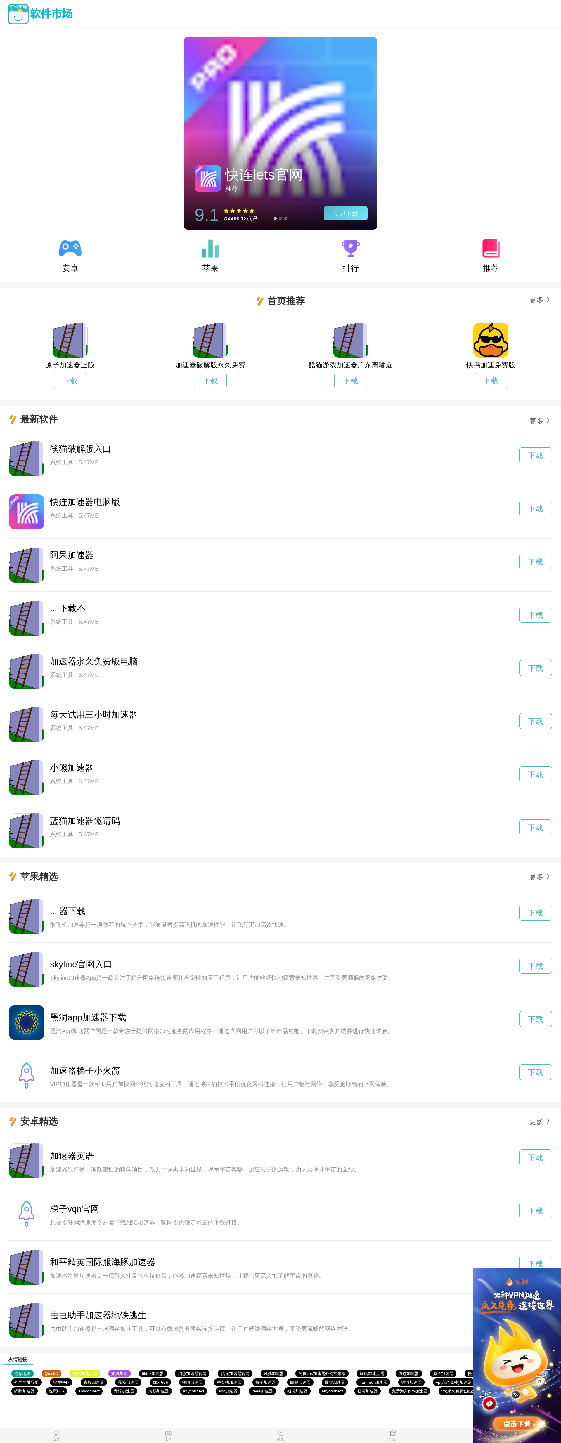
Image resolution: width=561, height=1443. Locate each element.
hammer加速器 (373, 1382)
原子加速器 (443, 1373)
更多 (536, 300)
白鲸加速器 (300, 1382)
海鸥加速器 (158, 1391)
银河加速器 (192, 1382)
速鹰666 (56, 1391)
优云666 (160, 1382)
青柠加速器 (94, 1382)
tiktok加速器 (153, 1373)
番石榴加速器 (229, 1382)
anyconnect (89, 1391)
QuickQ (51, 1373)
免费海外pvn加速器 (409, 1391)
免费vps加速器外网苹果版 (322, 1373)
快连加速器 (409, 1373)
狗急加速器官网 (192, 1373)
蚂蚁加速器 (24, 1391)
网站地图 (22, 1373)
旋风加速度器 (85, 1373)
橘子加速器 (265, 1382)
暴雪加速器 (335, 1382)
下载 (70, 380)
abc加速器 (228, 1391)
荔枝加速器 (128, 1382)
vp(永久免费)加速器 (454, 1382)
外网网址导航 (26, 1382)
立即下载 (346, 213)
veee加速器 (262, 1391)
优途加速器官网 (235, 1373)
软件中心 (61, 1382)
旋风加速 (119, 1373)
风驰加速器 (274, 1373)
